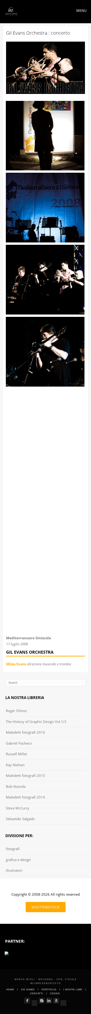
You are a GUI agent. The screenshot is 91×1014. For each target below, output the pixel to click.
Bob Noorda (15, 786)
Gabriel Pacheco (19, 743)
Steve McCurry (17, 808)
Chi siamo (28, 989)
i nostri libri (72, 989)
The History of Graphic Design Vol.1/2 (36, 721)
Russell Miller (16, 754)
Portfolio (49, 989)
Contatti (36, 993)
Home (10, 989)
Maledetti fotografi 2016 (25, 732)
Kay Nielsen (15, 764)
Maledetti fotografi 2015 (25, 775)
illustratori (14, 870)
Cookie (55, 993)
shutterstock (46, 907)
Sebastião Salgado (20, 818)
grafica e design (18, 859)
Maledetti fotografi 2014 (25, 797)
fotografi (13, 848)
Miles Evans (16, 664)
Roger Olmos (16, 710)
